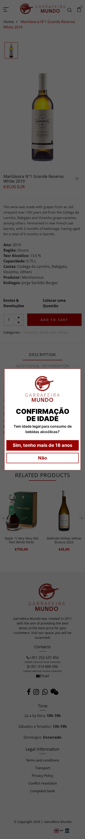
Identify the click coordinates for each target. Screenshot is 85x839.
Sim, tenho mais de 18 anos (42, 445)
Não (42, 458)
